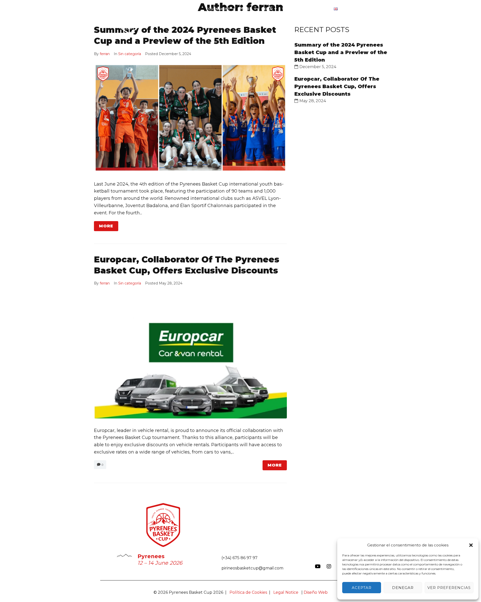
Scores (354, 9)
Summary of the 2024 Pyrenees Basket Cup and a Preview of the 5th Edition (340, 52)
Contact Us (318, 9)
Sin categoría (129, 54)
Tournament (218, 9)
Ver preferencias (449, 587)
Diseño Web (316, 592)
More (106, 226)
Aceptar (362, 587)
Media (266, 9)
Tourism (289, 9)
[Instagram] (329, 566)
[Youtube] (318, 566)
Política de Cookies (248, 592)
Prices (246, 9)
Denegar (403, 587)
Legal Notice (285, 592)
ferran (105, 54)
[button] (470, 545)
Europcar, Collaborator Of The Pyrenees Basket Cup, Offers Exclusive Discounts (336, 86)
